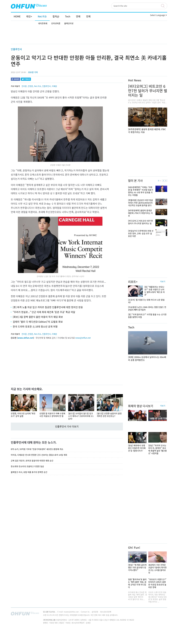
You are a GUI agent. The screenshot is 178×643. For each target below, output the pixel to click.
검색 (164, 6)
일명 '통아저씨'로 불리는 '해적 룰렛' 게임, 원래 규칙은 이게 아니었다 (137, 583)
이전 (163, 180)
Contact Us (85, 611)
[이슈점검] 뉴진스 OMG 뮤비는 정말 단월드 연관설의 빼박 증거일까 (147, 308)
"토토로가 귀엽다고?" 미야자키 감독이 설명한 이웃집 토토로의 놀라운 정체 (157, 583)
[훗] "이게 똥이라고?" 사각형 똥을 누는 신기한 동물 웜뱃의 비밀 (147, 315)
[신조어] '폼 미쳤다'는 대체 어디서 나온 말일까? (146, 301)
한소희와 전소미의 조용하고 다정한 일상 (27, 466)
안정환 (30, 86)
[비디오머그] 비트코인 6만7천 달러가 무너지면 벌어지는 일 (147, 91)
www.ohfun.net (25, 337)
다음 (165, 180)
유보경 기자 (33, 72)
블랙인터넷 (68, 23)
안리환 (24, 86)
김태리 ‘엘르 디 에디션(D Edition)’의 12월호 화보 (38, 321)
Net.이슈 (37, 86)
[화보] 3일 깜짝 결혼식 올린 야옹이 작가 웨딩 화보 (38, 317)
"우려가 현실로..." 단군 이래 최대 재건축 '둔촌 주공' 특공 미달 (44, 312)
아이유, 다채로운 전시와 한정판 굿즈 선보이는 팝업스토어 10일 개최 (39, 454)
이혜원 (54, 86)
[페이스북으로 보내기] (15, 79)
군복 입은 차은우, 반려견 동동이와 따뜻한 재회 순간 (32, 460)
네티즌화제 (42, 23)
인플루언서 (16, 49)
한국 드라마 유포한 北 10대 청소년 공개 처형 (35, 326)
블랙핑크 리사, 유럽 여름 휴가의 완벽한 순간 (29, 472)
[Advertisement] (89, 35)
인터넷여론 (55, 23)
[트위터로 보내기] (26, 79)
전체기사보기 (161, 614)
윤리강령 (95, 611)
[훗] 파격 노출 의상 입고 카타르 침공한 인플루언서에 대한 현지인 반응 (48, 307)
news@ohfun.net (83, 337)
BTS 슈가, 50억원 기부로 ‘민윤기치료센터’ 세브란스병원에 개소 (37, 449)
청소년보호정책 (105, 611)
